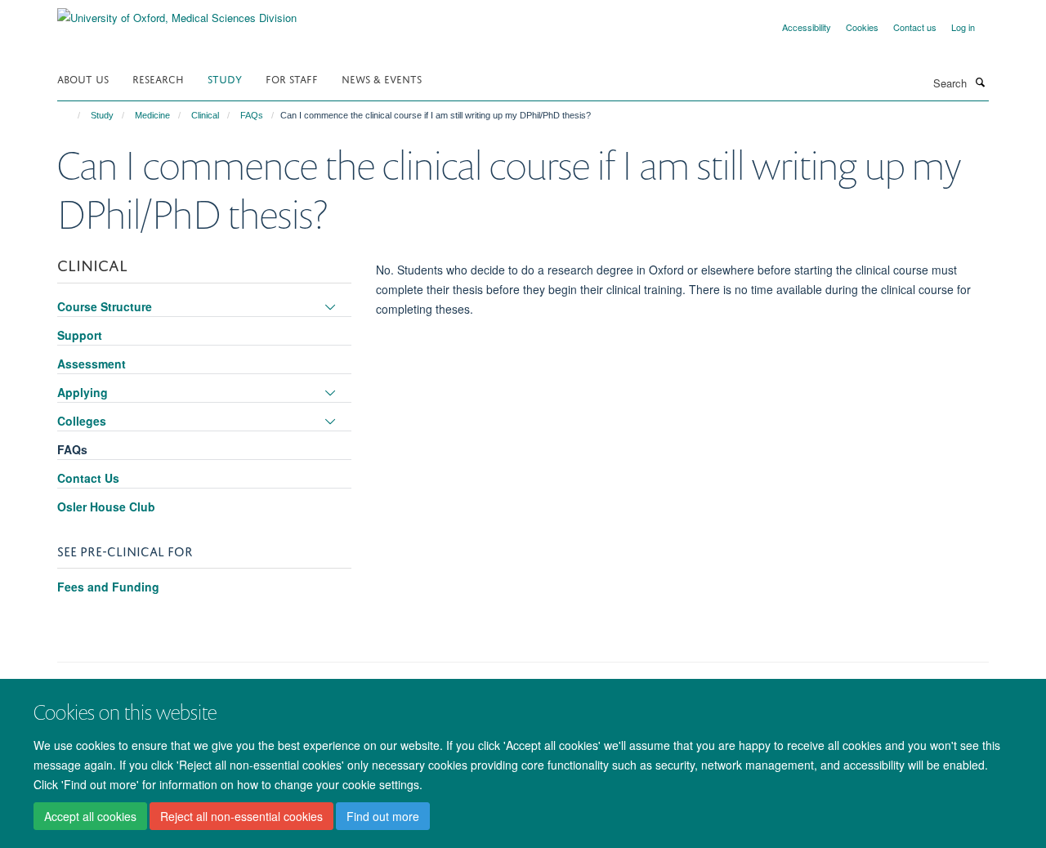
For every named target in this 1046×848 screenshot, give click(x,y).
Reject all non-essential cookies (241, 816)
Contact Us (88, 478)
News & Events (382, 78)
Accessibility (806, 26)
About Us (83, 78)
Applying (82, 392)
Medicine (152, 115)
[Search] (980, 82)
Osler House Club (106, 506)
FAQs (251, 115)
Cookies (862, 26)
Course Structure (104, 306)
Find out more (382, 816)
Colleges (81, 421)
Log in (963, 26)
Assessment (91, 363)
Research (158, 78)
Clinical (205, 115)
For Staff (292, 78)
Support (79, 335)
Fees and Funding (108, 586)
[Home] (71, 115)
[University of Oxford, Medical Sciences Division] (177, 12)
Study (225, 78)
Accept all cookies (90, 816)
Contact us (914, 26)
